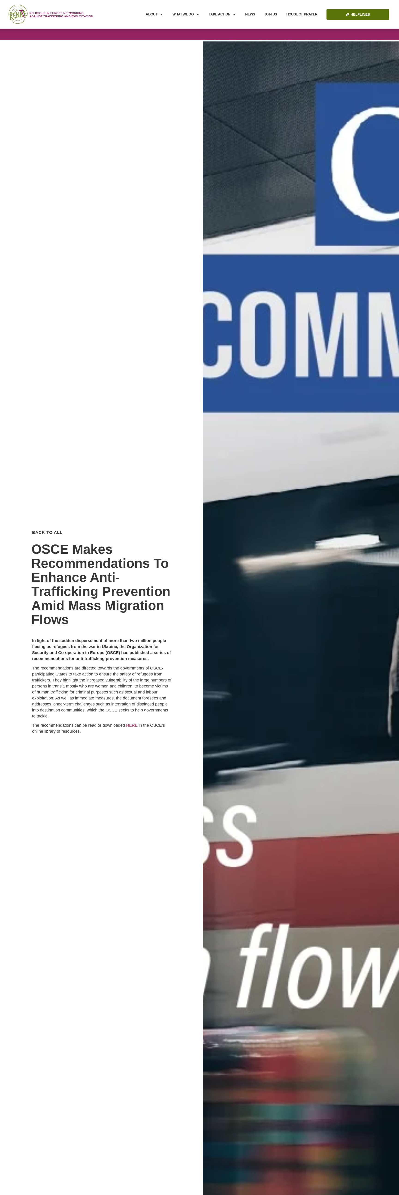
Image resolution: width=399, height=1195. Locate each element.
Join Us (270, 14)
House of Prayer (301, 14)
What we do (183, 14)
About (151, 14)
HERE (132, 725)
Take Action (219, 14)
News (250, 14)
